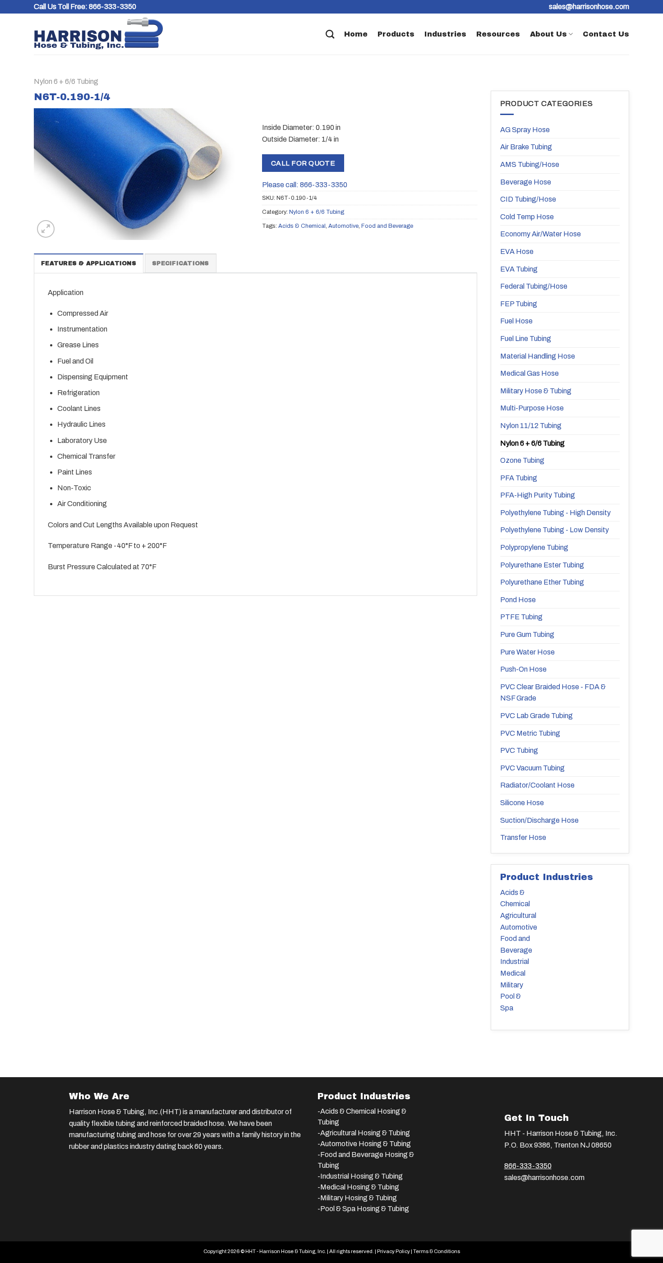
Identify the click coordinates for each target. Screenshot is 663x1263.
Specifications (180, 263)
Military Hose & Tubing (535, 391)
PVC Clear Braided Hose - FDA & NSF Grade (553, 692)
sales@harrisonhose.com (544, 1177)
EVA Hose (517, 251)
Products (396, 34)
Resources (498, 34)
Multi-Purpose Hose (532, 408)
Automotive (343, 226)
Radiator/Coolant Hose (537, 785)
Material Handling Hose (537, 356)
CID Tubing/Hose (528, 199)
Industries (445, 34)
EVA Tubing (519, 269)
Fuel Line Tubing (525, 338)
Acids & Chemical (302, 226)
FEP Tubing (518, 304)
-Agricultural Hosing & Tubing (364, 1133)
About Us (548, 34)
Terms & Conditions (436, 1251)
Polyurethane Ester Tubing (542, 565)
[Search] (330, 34)
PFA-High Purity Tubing (537, 495)
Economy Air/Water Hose (540, 234)
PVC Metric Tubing (530, 733)
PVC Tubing (519, 750)
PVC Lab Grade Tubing (536, 715)
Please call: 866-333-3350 (304, 185)
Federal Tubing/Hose (533, 286)
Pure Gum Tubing (527, 634)
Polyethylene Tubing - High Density (555, 512)
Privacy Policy (393, 1251)
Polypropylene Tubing (534, 547)
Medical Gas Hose (529, 373)
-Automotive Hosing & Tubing (364, 1144)
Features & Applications (88, 263)
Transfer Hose (523, 837)
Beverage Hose (525, 182)
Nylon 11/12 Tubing (531, 425)
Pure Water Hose (527, 652)
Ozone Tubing (522, 460)
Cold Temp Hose (527, 217)
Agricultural (518, 915)
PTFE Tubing (521, 617)
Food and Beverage (387, 226)
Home (356, 34)
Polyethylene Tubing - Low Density (554, 530)
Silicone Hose (522, 803)
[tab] (88, 263)
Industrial (514, 961)
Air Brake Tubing (526, 147)
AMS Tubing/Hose (529, 164)
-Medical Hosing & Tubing (358, 1187)
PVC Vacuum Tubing (532, 768)
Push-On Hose (523, 669)
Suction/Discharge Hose (539, 820)
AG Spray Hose (525, 130)
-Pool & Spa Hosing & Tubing (363, 1208)
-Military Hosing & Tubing (357, 1198)
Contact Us (606, 34)
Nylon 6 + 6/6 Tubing (66, 81)
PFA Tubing (518, 478)
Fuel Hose (516, 321)
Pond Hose (518, 600)
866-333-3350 (112, 6)
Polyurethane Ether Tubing (542, 582)
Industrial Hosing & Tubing (361, 1176)
